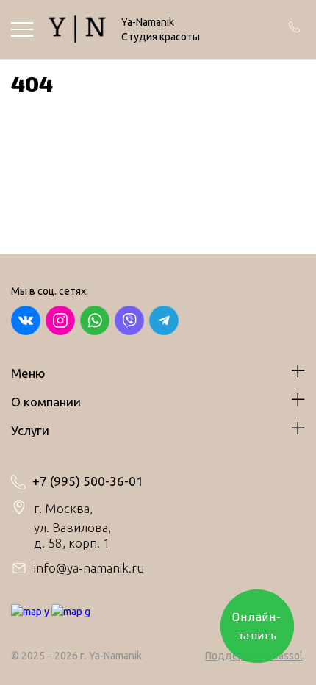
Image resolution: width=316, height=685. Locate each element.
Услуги (30, 430)
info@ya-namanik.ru (89, 568)
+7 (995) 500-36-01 (87, 481)
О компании (46, 402)
